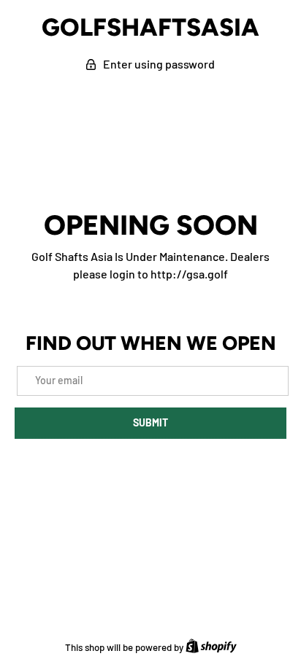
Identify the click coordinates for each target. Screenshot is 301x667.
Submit (150, 422)
